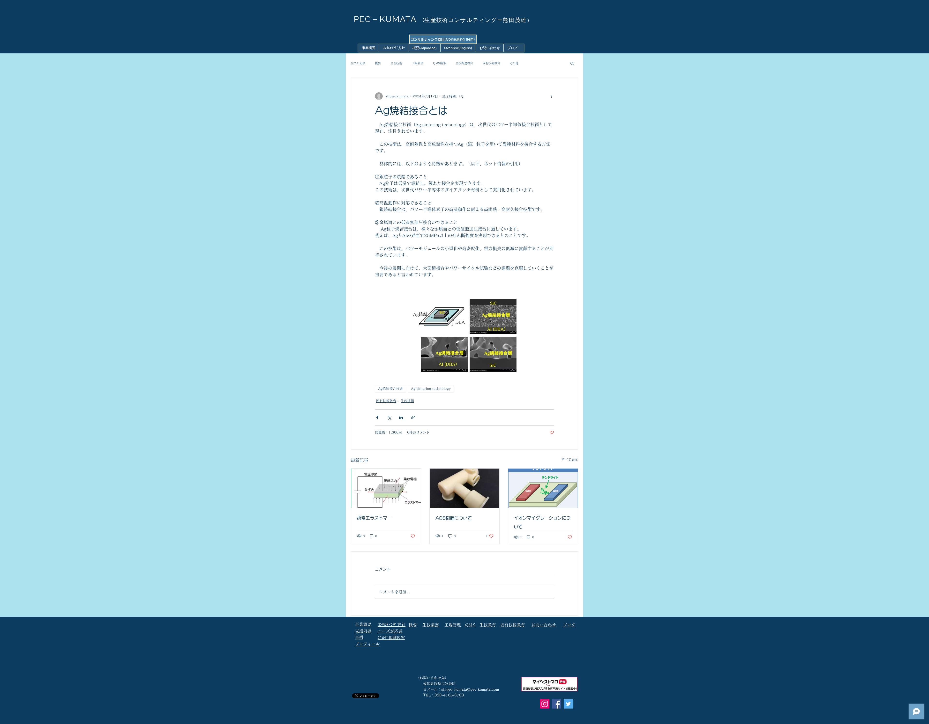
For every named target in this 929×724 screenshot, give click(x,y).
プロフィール (367, 644)
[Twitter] (568, 704)
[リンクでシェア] (413, 417)
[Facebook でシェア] (377, 417)
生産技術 (396, 63)
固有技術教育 (491, 63)
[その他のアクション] (551, 96)
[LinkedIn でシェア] (401, 417)
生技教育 (487, 625)
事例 (359, 637)
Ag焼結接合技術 (390, 388)
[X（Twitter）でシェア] (389, 417)
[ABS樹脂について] (465, 488)
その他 (514, 63)
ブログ (569, 625)
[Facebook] (556, 704)
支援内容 (363, 631)
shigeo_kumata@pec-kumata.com (470, 689)
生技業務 (430, 625)
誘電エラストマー (374, 518)
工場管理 (417, 63)
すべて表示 (569, 459)
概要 (378, 63)
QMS (470, 625)
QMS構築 (439, 63)
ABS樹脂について (453, 518)
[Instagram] (544, 704)
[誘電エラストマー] (386, 488)
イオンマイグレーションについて (542, 522)
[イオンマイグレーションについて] (543, 488)
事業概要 (363, 624)
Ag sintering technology (431, 388)
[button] (572, 63)
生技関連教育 (464, 63)
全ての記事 (358, 63)
